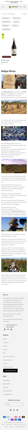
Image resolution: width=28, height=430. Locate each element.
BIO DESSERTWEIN (7, 394)
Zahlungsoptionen (8, 360)
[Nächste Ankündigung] (25, 2)
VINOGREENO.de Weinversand (13, 422)
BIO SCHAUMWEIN (7, 391)
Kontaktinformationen (20, 426)
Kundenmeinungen (8, 367)
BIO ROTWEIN (6, 380)
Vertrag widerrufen (10, 370)
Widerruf (5, 346)
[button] (3, 7)
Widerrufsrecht (9, 424)
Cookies (5, 363)
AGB (4, 353)
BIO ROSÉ (5, 387)
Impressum (6, 342)
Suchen (5, 339)
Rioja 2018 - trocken (5, 60)
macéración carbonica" (17, 211)
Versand (5, 349)
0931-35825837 (10, 326)
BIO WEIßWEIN (6, 384)
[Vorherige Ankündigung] (3, 2)
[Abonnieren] (21, 404)
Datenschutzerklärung (8, 356)
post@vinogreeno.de (11, 324)
